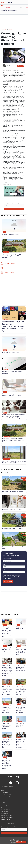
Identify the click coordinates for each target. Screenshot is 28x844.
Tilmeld (14, 209)
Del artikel (20, 65)
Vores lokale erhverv (5, 807)
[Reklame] (14, 191)
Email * (4, 564)
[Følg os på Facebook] (10, 782)
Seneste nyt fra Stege (5, 805)
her (10, 182)
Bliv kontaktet (8, 581)
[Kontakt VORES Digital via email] (17, 782)
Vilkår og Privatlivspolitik (7, 794)
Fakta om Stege (4, 811)
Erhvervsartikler (4, 813)
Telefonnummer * (7, 558)
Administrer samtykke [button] (6, 798)
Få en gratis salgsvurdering (7, 817)
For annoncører (4, 792)
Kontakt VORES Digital (6, 796)
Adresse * (5, 569)
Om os (2, 790)
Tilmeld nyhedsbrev (21, 841)
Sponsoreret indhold (5, 819)
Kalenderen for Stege (5, 809)
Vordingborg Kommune (6, 815)
